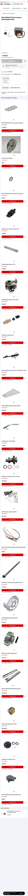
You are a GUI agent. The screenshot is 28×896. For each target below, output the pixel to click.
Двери (25, 8)
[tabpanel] (14, 93)
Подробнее (12, 130)
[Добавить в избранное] (25, 130)
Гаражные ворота (16, 8)
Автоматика (6, 8)
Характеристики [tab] (15, 87)
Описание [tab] (5, 87)
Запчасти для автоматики (8, 13)
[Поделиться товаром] (25, 61)
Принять (21, 893)
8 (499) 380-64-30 (18, 4)
